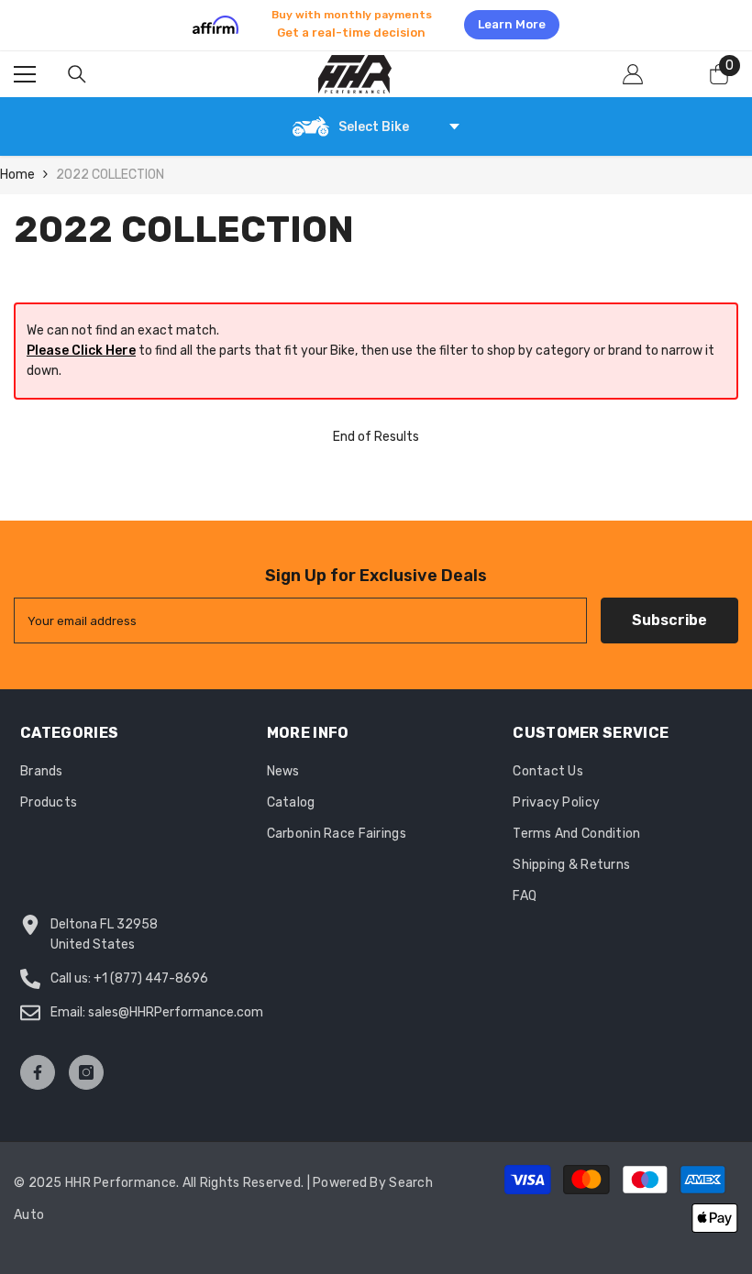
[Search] (77, 74)
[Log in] (633, 74)
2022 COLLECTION (110, 174)
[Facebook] (37, 1072)
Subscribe (669, 620)
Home (17, 174)
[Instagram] (86, 1072)
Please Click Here (81, 350)
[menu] (25, 74)
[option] (376, 25)
